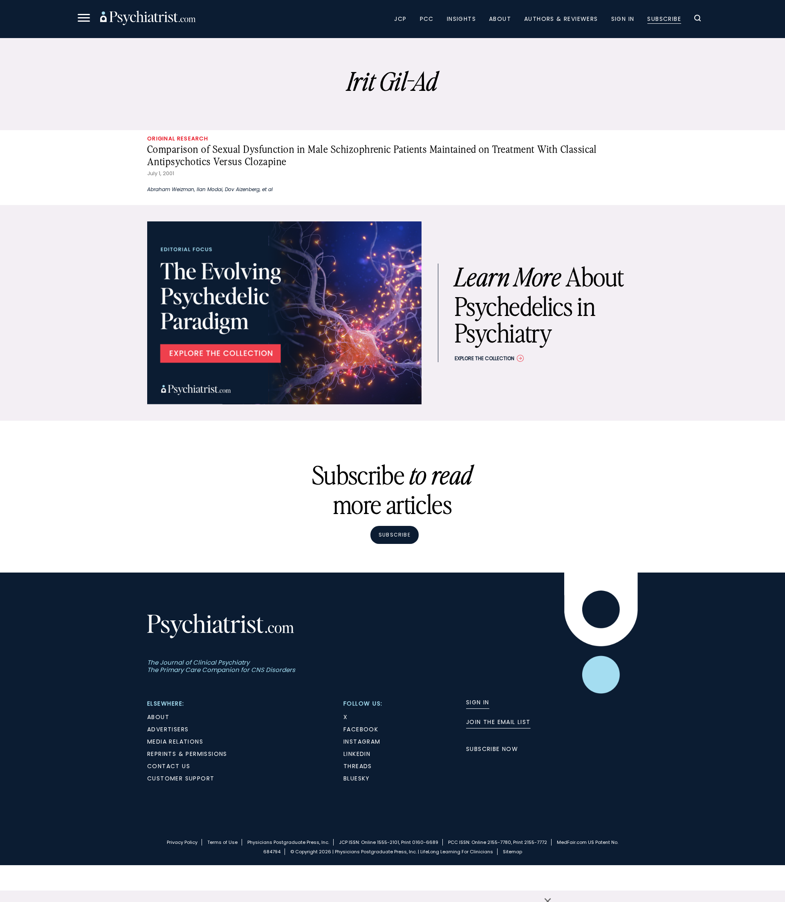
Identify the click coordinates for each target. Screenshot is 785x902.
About (500, 19)
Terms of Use (222, 842)
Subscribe (664, 19)
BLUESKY (356, 778)
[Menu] (84, 19)
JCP (400, 19)
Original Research (177, 138)
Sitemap (512, 851)
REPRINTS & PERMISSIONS (187, 754)
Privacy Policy (182, 842)
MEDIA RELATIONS (175, 741)
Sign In (623, 19)
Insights (461, 19)
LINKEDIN (356, 754)
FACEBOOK (360, 729)
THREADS (357, 766)
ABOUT (158, 717)
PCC (427, 19)
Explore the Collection (484, 358)
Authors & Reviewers (561, 19)
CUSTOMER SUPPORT (180, 778)
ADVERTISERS (167, 729)
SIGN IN (477, 702)
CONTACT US (168, 766)
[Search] (697, 19)
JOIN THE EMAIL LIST (498, 722)
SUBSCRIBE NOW (492, 749)
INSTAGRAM (362, 741)
